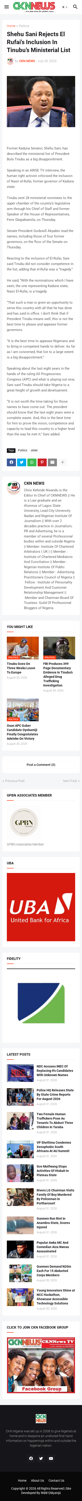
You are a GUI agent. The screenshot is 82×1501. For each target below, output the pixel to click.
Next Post (70, 781)
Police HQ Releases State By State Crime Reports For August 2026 (55, 1094)
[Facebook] (11, 462)
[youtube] (51, 1459)
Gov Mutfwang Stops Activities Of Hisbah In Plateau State (53, 1171)
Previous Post (15, 781)
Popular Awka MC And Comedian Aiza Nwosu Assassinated (53, 1247)
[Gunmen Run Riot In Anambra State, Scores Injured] (20, 1225)
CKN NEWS (34, 483)
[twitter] (41, 1459)
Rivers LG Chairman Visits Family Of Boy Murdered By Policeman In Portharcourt (55, 1196)
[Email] (52, 462)
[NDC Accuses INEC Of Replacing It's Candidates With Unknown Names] (20, 1073)
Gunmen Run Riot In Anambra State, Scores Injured (53, 1223)
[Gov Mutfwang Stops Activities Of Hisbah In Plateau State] (20, 1173)
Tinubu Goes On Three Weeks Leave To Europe (21, 668)
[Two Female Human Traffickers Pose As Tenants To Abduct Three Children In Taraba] (20, 1121)
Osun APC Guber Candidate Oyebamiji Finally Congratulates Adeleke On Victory (22, 732)
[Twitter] (21, 462)
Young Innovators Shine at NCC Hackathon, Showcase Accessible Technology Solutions (56, 1297)
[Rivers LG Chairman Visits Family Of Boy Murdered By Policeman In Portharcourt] (20, 1197)
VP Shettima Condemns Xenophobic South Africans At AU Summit (54, 1147)
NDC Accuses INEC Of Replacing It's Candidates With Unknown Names (55, 1071)
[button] (6, 7)
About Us (37, 1480)
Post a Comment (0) (41, 765)
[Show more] (62, 462)
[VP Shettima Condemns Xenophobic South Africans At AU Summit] (20, 1149)
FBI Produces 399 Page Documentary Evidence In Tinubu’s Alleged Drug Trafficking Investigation (58, 674)
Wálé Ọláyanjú (51, 1493)
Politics (24, 26)
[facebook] (31, 1459)
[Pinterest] (42, 462)
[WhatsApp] (31, 462)
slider (34, 450)
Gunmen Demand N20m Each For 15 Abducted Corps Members (54, 1271)
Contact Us (56, 1480)
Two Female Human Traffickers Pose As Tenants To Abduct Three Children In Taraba (55, 1120)
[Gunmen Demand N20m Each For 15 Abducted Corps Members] (20, 1273)
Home (11, 26)
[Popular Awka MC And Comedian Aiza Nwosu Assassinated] (20, 1249)
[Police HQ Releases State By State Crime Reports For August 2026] (20, 1097)
